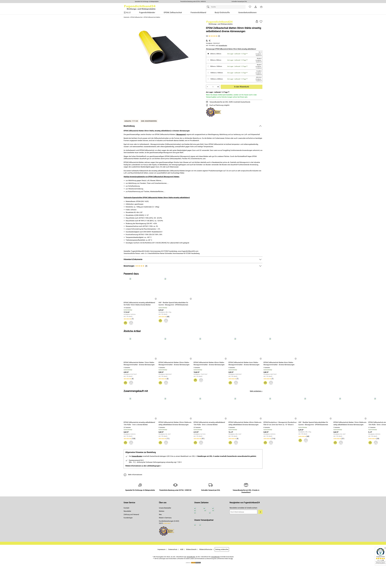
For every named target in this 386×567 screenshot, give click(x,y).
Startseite (126, 17)
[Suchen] (208, 7)
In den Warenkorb (241, 87)
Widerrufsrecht (191, 549)
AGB (181, 549)
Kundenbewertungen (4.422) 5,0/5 (169, 522)
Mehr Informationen (135, 475)
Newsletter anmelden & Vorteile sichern (243, 508)
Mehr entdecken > (256, 391)
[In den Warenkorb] (125, 323)
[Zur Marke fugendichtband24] (219, 22)
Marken (161, 511)
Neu (160, 514)
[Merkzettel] (250, 7)
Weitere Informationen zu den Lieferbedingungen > (143, 466)
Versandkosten (222, 45)
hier (232, 558)
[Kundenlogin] (255, 7)
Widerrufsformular (205, 549)
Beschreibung (129, 126)
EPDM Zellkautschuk (136, 17)
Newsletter (127, 511)
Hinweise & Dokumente (133, 259)
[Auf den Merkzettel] (260, 21)
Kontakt (126, 508)
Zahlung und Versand (131, 514)
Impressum (162, 549)
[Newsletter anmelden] (260, 512)
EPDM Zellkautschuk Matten (152, 17)
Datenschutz (172, 549)
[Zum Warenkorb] (261, 7)
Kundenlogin (128, 518)
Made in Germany (165, 518)
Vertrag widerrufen (221, 549)
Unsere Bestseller (165, 508)
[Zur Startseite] (140, 7)
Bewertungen (135, 266)
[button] (257, 21)
